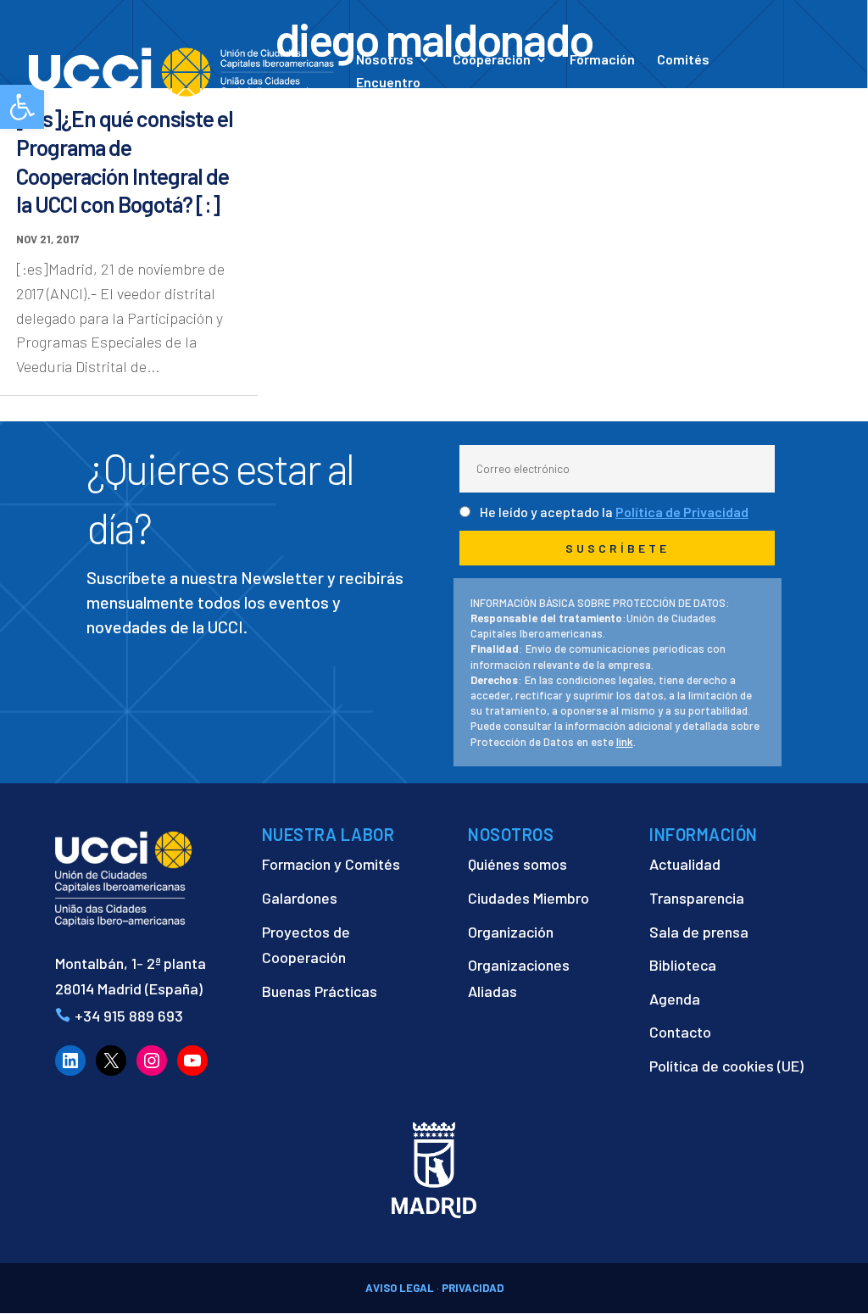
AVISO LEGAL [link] (399, 1288)
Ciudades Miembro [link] (528, 897)
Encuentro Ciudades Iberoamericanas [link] (438, 90)
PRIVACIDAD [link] (473, 1288)
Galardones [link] (299, 897)
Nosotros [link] (385, 60)
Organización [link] (511, 931)
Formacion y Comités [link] (331, 864)
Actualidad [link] (576, 100)
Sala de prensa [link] (698, 931)
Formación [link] (602, 60)
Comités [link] (683, 60)
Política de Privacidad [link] (681, 512)
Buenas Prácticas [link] (319, 991)
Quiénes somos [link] (517, 864)
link (624, 742)
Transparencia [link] (696, 897)
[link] (181, 70)
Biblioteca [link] (682, 964)
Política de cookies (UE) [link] (726, 1065)
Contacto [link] (678, 100)
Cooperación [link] (492, 60)
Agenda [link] (674, 998)
